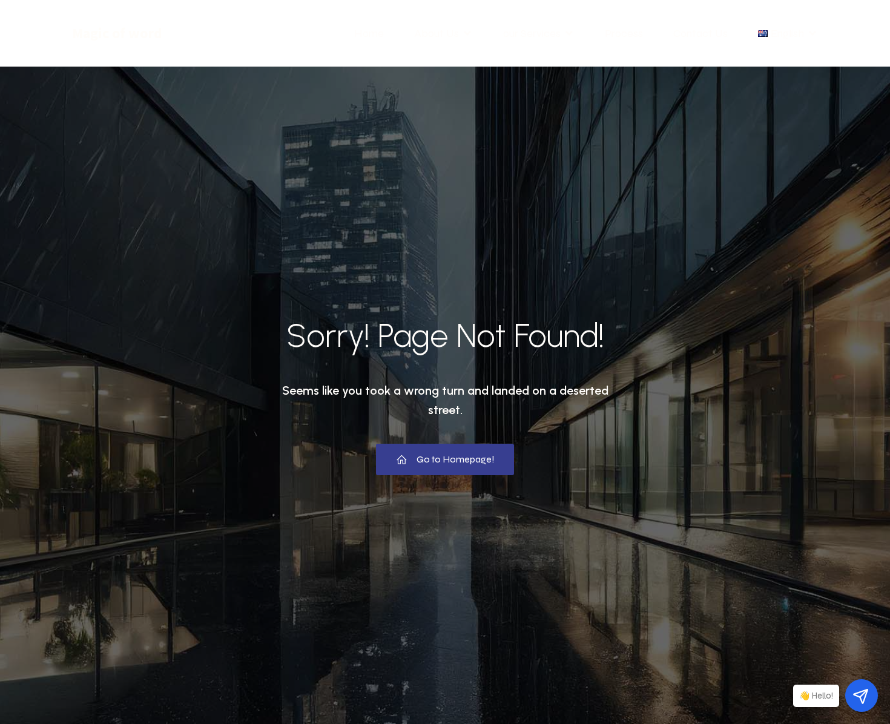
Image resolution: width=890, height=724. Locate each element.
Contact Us (700, 33)
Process (624, 33)
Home (369, 33)
